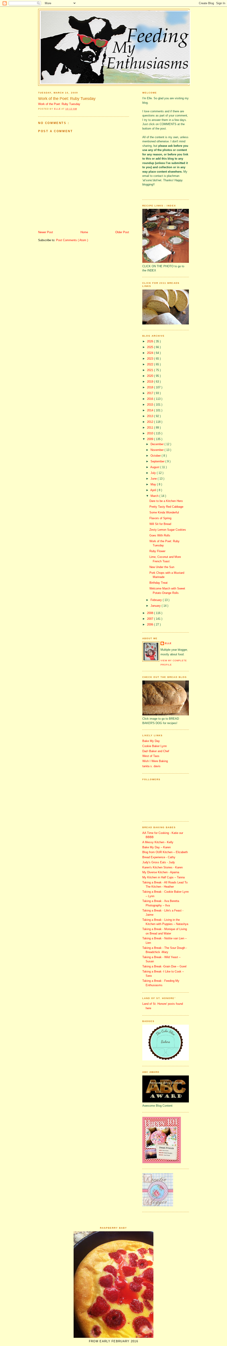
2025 (150, 347)
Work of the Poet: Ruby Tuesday (67, 98)
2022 (150, 364)
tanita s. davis (151, 766)
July (154, 473)
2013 (150, 416)
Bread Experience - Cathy (158, 857)
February (157, 600)
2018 (150, 387)
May (154, 484)
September (158, 461)
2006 (150, 624)
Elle (168, 643)
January (156, 605)
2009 (150, 439)
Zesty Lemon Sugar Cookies (167, 529)
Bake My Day (151, 741)
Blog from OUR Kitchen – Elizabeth (165, 852)
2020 (150, 375)
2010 (150, 433)
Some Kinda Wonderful (164, 512)
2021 (150, 370)
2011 (150, 427)
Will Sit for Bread (160, 524)
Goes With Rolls (159, 535)
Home (84, 232)
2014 (150, 410)
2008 (150, 613)
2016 (150, 398)
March (155, 496)
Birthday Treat (158, 582)
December (157, 444)
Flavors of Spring (160, 518)
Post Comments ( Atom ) (72, 240)
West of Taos (150, 756)
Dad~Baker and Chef (155, 751)
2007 (150, 618)
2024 (150, 353)
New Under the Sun (161, 567)
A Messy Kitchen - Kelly (157, 842)
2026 (150, 341)
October (156, 455)
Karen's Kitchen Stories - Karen (162, 867)
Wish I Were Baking (155, 761)
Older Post (122, 232)
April (153, 490)
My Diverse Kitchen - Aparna (160, 872)
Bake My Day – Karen (156, 847)
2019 (150, 381)
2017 (150, 393)
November (157, 450)
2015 (150, 404)
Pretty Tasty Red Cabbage (166, 506)
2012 (150, 421)
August (155, 467)
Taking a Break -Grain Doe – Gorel (164, 966)
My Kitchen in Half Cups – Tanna (163, 877)
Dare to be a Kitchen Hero (166, 501)
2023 (150, 358)
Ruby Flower (157, 551)
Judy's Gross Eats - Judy (158, 862)
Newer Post (45, 232)
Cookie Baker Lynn (154, 746)
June (154, 478)
